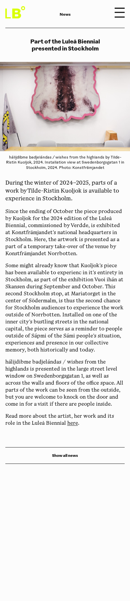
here (72, 423)
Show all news (65, 455)
